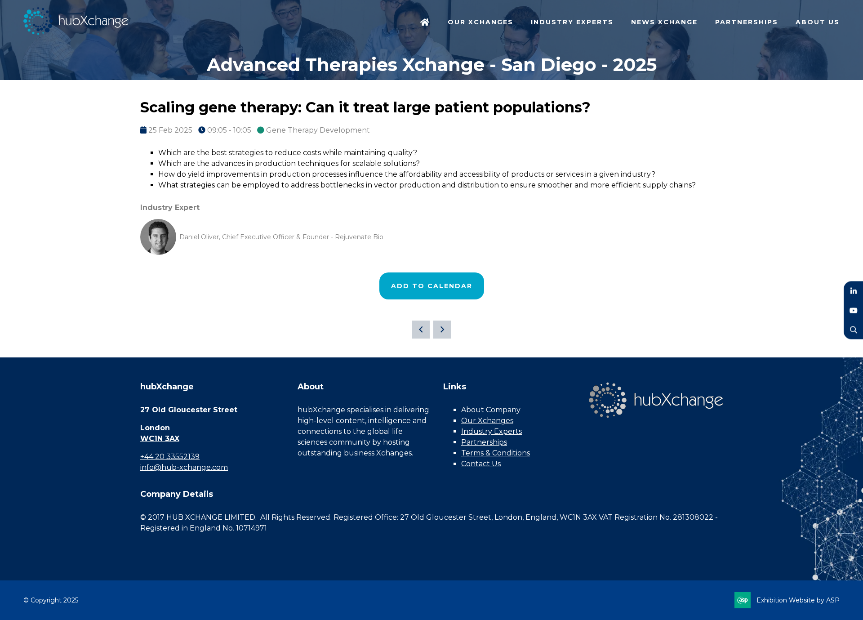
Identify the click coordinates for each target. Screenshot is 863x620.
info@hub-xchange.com (184, 467)
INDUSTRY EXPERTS (572, 22)
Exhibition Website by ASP (798, 600)
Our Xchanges (487, 420)
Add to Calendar (431, 286)
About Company (490, 410)
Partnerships (484, 442)
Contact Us (481, 463)
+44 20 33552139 (170, 456)
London (155, 428)
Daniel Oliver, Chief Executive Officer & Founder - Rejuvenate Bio (281, 237)
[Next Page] (442, 330)
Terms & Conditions (495, 453)
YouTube (853, 310)
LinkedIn (853, 290)
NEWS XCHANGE (664, 22)
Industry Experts (491, 431)
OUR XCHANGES (480, 22)
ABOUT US (818, 22)
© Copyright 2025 (50, 600)
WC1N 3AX (159, 438)
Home (425, 23)
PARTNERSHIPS (746, 22)
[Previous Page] (421, 330)
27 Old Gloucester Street (188, 410)
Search (853, 329)
